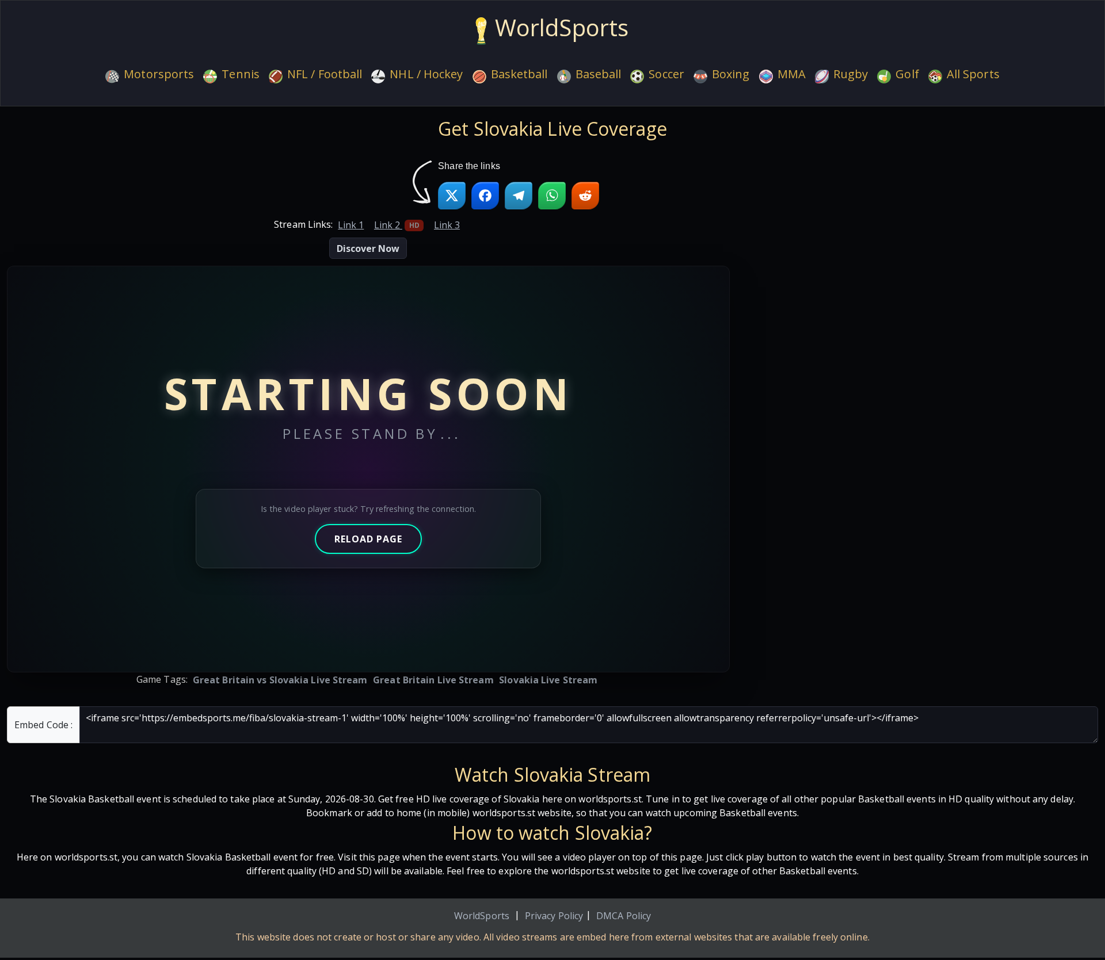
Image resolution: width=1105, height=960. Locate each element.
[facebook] (485, 195)
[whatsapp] (552, 195)
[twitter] (452, 195)
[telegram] (518, 195)
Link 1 (351, 225)
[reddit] (585, 195)
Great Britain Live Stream (433, 680)
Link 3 (447, 225)
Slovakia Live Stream (548, 680)
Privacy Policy (554, 915)
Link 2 (397, 225)
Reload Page (368, 539)
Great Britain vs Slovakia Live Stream (280, 680)
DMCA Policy (623, 915)
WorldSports (481, 915)
